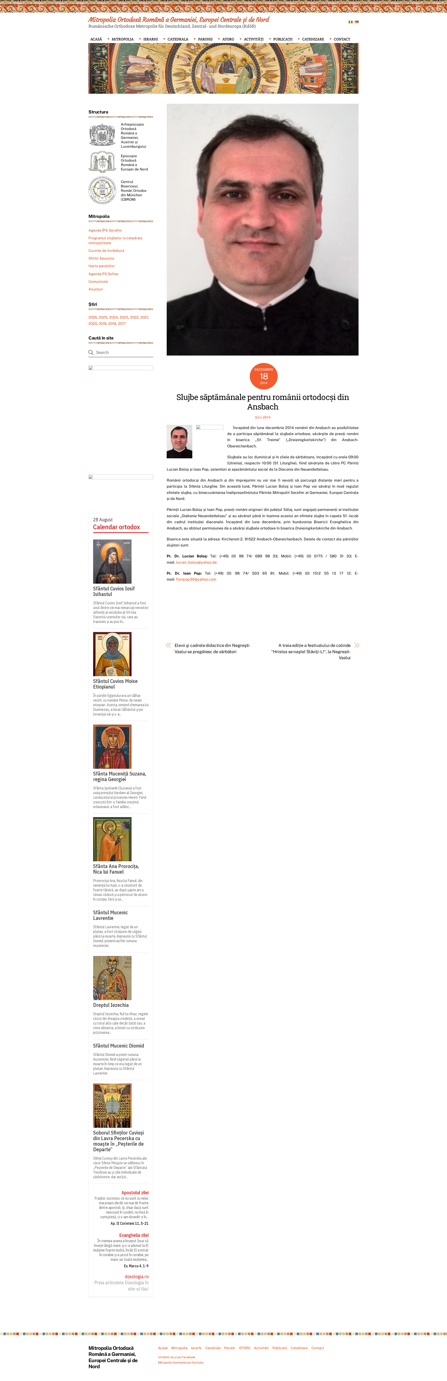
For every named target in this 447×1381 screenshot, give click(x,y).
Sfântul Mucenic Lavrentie (110, 915)
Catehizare (313, 39)
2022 (134, 317)
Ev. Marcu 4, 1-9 (136, 1266)
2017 (122, 324)
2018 (112, 324)
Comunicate (98, 281)
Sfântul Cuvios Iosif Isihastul (114, 591)
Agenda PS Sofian (103, 274)
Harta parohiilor (101, 266)
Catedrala (178, 39)
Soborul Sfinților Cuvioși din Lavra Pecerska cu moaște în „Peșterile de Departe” (118, 1141)
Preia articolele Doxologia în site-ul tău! (121, 1286)
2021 (144, 317)
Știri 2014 (263, 417)
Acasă (96, 39)
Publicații (282, 39)
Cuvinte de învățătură (106, 251)
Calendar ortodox (116, 527)
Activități (254, 39)
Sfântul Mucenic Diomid (118, 1045)
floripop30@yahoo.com (196, 579)
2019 (102, 324)
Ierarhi (150, 39)
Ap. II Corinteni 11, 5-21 (130, 1223)
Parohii (205, 39)
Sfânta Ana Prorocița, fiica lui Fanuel (116, 869)
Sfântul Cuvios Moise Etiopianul (115, 683)
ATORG (228, 39)
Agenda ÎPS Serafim (105, 230)
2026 (92, 317)
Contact (342, 39)
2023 (124, 317)
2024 (113, 317)
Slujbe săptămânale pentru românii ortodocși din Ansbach (262, 402)
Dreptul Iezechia (111, 1005)
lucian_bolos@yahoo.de (196, 562)
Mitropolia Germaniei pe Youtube (180, 1362)
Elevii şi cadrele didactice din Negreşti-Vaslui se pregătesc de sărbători (213, 648)
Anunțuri (95, 289)
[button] (95, 68)
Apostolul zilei (135, 1193)
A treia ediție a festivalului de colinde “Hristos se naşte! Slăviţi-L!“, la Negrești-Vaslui (311, 651)
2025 (103, 317)
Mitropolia (123, 39)
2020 (92, 324)
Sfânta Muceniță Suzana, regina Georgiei (119, 776)
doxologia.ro (137, 1277)
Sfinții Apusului (101, 258)
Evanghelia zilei (134, 1235)
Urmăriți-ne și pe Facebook (176, 1357)
